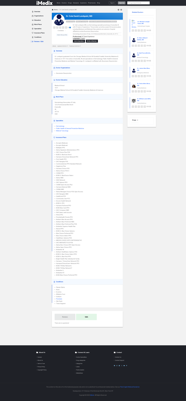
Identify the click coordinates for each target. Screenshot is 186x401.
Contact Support (119, 360)
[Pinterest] (126, 365)
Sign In (112, 3)
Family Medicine (141, 42)
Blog (98, 3)
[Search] (128, 2)
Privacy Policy (41, 366)
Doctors (64, 3)
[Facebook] (114, 365)
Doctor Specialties (81, 357)
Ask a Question (79, 41)
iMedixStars (79, 373)
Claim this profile (62, 35)
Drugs (70, 3)
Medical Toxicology (82, 21)
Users (78, 366)
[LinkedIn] (119, 365)
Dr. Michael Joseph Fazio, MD (143, 22)
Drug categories (80, 360)
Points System (80, 370)
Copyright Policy (41, 370)
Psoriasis (59, 299)
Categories (79, 363)
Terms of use (41, 363)
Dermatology (70, 21)
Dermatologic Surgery (144, 26)
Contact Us (118, 357)
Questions (83, 3)
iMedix (92, 395)
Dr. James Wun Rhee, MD (143, 69)
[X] (121, 365)
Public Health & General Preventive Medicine (103, 21)
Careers (39, 357)
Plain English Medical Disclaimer (130, 387)
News (58, 3)
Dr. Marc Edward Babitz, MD (142, 39)
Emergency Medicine (143, 72)
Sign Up (121, 3)
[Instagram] (117, 365)
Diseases (76, 3)
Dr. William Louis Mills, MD (144, 99)
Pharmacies (92, 3)
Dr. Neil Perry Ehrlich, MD (144, 54)
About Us (40, 360)
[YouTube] (124, 365)
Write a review (92, 41)
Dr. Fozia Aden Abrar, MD (143, 84)
